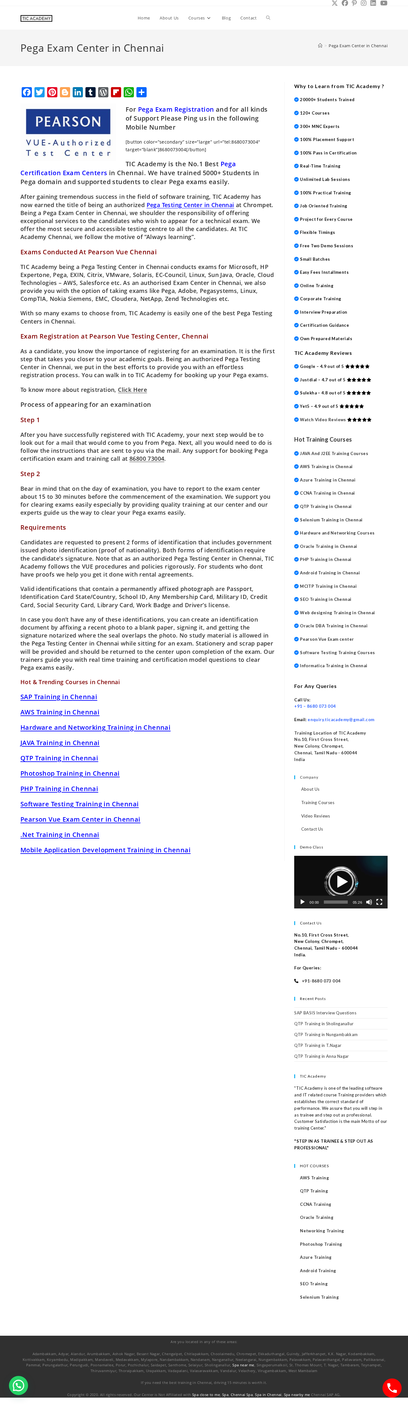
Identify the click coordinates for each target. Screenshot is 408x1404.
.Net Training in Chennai (59, 834)
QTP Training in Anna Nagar (321, 1056)
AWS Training (314, 1177)
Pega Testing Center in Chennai (190, 205)
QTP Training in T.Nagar (317, 1045)
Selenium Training (319, 1297)
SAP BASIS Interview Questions (325, 1012)
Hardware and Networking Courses (337, 532)
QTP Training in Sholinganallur (323, 1023)
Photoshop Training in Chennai (70, 773)
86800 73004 (146, 458)
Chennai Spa (242, 1394)
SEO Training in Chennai (325, 599)
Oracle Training (316, 1217)
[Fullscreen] (379, 902)
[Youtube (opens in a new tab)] (383, 3)
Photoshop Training (321, 1244)
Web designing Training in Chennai (337, 612)
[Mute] (369, 902)
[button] (341, 882)
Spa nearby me (297, 1394)
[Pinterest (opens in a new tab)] (354, 3)
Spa (225, 1394)
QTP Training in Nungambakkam (326, 1034)
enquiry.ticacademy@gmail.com (341, 719)
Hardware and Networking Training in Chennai (95, 727)
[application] (341, 882)
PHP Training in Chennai (59, 788)
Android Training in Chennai (330, 572)
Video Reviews (315, 815)
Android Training (318, 1270)
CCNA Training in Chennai (327, 493)
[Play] (302, 902)
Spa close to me (206, 1394)
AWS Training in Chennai (59, 712)
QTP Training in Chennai (59, 758)
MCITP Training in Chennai (328, 586)
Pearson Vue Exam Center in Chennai (80, 819)
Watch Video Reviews (323, 419)
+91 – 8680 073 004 (315, 706)
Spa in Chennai (268, 1394)
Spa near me (243, 1365)
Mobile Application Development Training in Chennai (105, 850)
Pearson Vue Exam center (327, 639)
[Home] (320, 46)
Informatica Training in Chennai (333, 665)
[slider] (336, 902)
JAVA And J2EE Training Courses (334, 453)
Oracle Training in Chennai (328, 546)
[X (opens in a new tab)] (335, 3)
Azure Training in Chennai (327, 479)
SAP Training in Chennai (58, 696)
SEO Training (314, 1283)
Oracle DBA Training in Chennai (334, 625)
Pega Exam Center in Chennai (358, 46)
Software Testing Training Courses (337, 652)
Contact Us (312, 829)
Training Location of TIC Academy (330, 733)
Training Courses (317, 802)
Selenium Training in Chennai (331, 519)
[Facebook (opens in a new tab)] (345, 3)
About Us (310, 789)
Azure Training (316, 1257)
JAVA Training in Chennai (60, 742)
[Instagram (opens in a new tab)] (363, 3)
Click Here (132, 389)
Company (309, 777)
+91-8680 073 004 (321, 980)
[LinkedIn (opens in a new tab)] (373, 3)
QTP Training (314, 1190)
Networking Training (322, 1230)
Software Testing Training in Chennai (79, 804)
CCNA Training (315, 1204)
